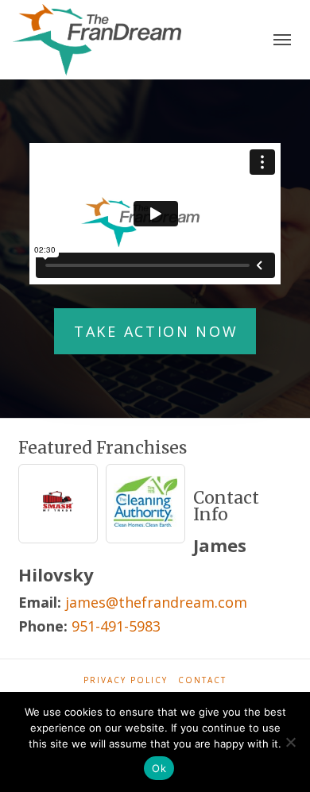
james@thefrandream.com (156, 602)
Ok (159, 768)
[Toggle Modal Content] (282, 40)
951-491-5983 (116, 626)
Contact (202, 680)
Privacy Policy (125, 680)
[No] (290, 742)
